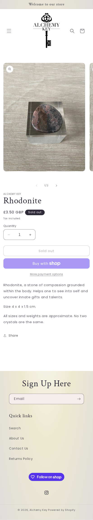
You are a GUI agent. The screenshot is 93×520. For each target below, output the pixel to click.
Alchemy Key (38, 510)
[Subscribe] (79, 399)
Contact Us (18, 448)
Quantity (9, 226)
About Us (16, 438)
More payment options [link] (46, 274)
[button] (9, 31)
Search (15, 428)
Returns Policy (21, 458)
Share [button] (13, 335)
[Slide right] (56, 186)
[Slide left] (37, 186)
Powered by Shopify (61, 510)
